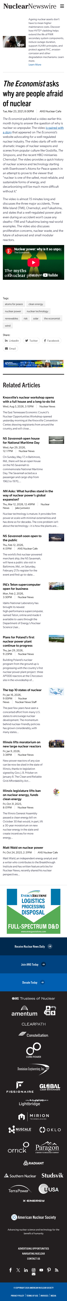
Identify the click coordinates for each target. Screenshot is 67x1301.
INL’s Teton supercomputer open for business (22, 586)
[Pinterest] (49, 1270)
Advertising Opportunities (33, 1248)
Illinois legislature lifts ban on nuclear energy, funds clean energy (22, 794)
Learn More (35, 64)
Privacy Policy (17, 1295)
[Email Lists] (33, 1274)
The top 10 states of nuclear (22, 690)
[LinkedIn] (26, 1270)
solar (35, 318)
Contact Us (33, 1258)
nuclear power (13, 311)
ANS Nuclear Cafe (50, 111)
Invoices (44, 1295)
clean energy (36, 304)
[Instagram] (33, 1270)
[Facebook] (10, 1270)
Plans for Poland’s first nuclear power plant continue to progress (18, 641)
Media (53, 1295)
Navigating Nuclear (33, 1253)
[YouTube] (41, 1270)
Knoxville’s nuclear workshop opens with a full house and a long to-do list (29, 399)
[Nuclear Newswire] (56, 1270)
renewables (11, 318)
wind (8, 325)
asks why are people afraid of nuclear (33, 93)
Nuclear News (47, 406)
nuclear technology (37, 311)
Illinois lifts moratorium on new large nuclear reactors (22, 744)
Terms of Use (32, 1295)
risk (26, 318)
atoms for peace (14, 304)
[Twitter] (18, 1270)
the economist (52, 318)
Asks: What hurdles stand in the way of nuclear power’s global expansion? (28, 495)
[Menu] (61, 6)
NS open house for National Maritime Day (21, 440)
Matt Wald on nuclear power (23, 847)
